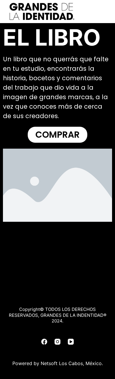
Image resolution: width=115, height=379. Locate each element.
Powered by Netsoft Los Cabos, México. (57, 363)
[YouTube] (71, 342)
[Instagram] (57, 342)
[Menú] (104, 11)
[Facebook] (44, 342)
